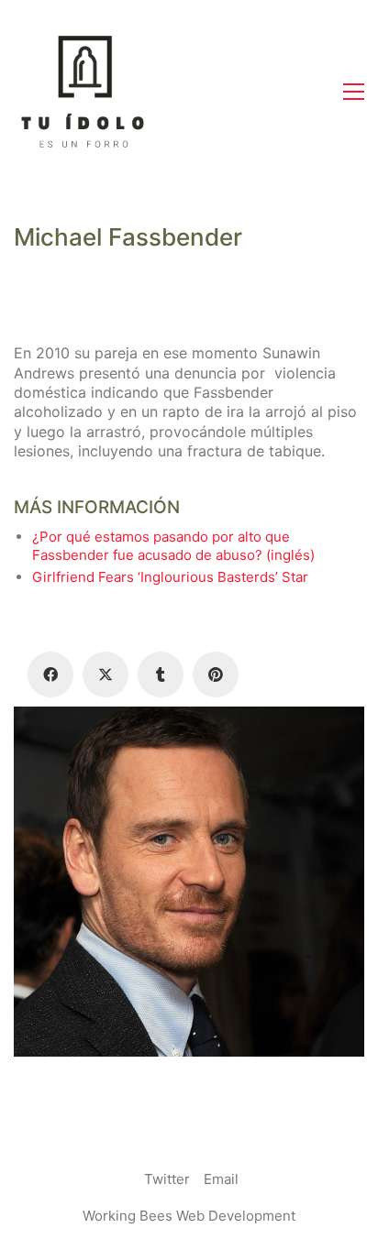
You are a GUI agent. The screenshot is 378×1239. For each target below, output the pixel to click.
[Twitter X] (105, 674)
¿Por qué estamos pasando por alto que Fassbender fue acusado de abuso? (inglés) (173, 546)
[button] (353, 91)
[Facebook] (50, 674)
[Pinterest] (216, 674)
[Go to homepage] (82, 91)
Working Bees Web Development (189, 1215)
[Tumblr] (160, 674)
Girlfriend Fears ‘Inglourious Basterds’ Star (170, 577)
